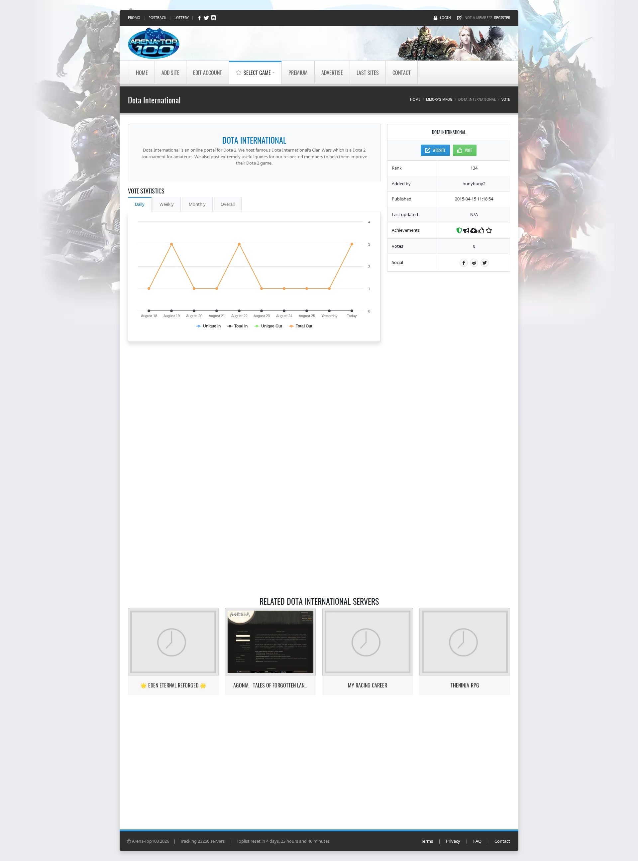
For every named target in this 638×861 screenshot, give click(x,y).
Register (502, 17)
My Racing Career (367, 685)
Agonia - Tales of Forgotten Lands (270, 685)
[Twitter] (207, 17)
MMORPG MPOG (439, 99)
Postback (157, 17)
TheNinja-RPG (465, 685)
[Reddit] (474, 263)
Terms (427, 841)
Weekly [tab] (167, 204)
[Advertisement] (448, 377)
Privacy (453, 841)
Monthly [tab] (197, 204)
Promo (134, 17)
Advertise (332, 72)
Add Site (170, 72)
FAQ (477, 841)
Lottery (181, 17)
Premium (298, 72)
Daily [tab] (140, 204)
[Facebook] (200, 17)
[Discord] (213, 17)
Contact (401, 72)
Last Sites (368, 72)
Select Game (257, 72)
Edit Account (207, 72)
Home (142, 72)
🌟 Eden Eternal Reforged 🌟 (173, 685)
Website (439, 150)
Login (445, 17)
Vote (505, 99)
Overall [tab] (228, 204)
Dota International (254, 140)
